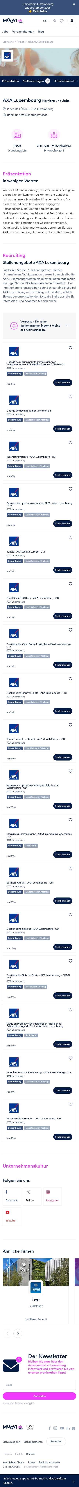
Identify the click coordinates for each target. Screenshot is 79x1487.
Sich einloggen (11, 1441)
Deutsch (30, 1454)
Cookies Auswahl (11, 1466)
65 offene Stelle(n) (36, 1319)
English (19, 1454)
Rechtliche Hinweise (49, 1462)
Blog (41, 31)
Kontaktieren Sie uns (13, 1462)
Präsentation (10, 81)
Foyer (36, 1299)
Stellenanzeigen (36, 81)
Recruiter (56, 1441)
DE (45, 20)
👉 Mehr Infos (38, 11)
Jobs (5, 31)
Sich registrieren (33, 1441)
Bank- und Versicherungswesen (27, 115)
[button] (17, 1333)
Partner (31, 1462)
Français (7, 1454)
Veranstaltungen (23, 31)
